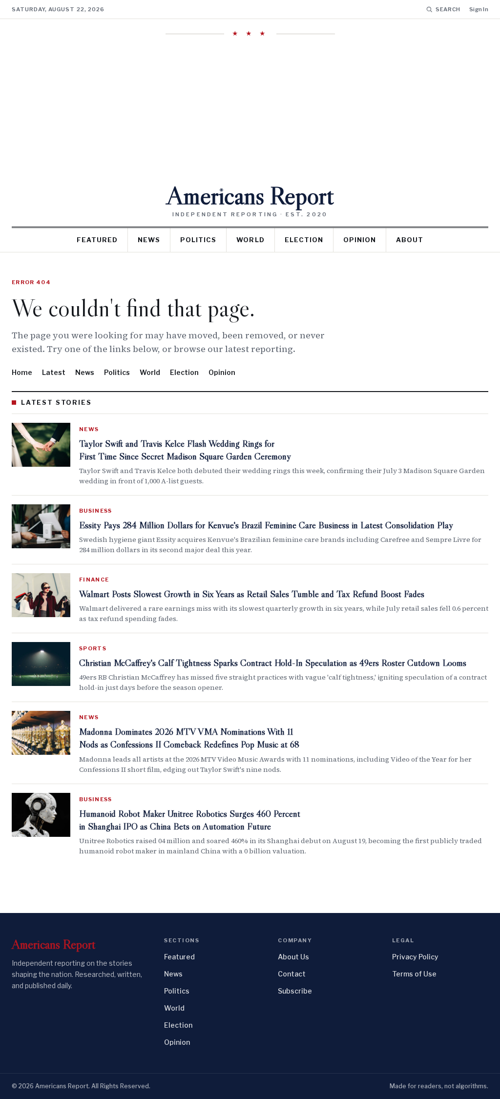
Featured (97, 240)
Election (304, 240)
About (409, 240)
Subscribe (295, 991)
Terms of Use (414, 974)
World (250, 240)
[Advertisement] (250, 109)
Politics (198, 240)
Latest (53, 372)
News (149, 240)
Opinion (359, 240)
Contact (292, 974)
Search (448, 9)
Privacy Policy (415, 957)
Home (22, 372)
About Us (293, 957)
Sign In (478, 9)
